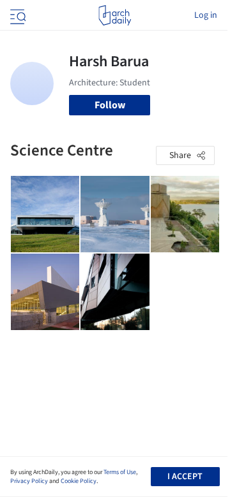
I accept (185, 476)
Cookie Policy (78, 481)
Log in (205, 15)
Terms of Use (119, 472)
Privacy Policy (29, 481)
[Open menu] (17, 15)
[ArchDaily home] (114, 15)
